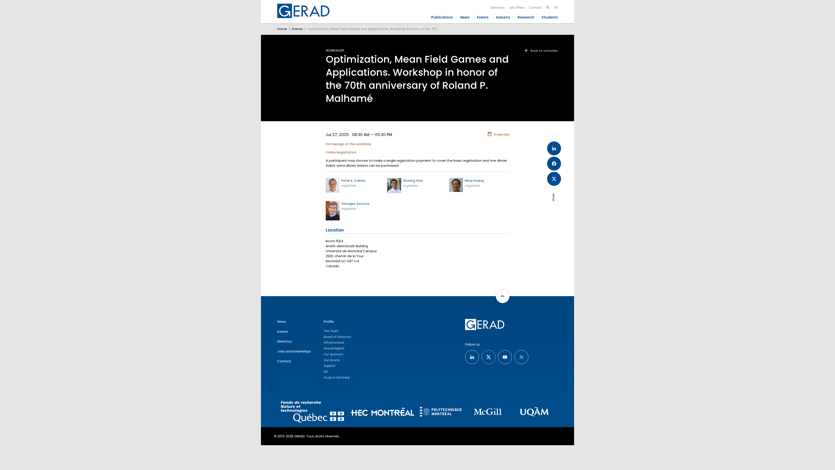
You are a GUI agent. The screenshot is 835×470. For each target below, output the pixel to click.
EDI (326, 372)
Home (282, 29)
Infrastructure (334, 343)
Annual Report (334, 348)
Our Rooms (332, 360)
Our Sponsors (333, 354)
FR (556, 7)
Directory (498, 7)
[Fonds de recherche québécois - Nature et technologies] (312, 412)
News (465, 17)
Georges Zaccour (355, 203)
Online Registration (341, 152)
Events (483, 17)
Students (550, 17)
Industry (503, 17)
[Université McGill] (487, 412)
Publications (442, 17)
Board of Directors (337, 337)
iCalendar (501, 134)
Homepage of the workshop (348, 144)
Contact (535, 7)
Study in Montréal (336, 378)
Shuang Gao (413, 180)
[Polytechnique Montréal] (441, 412)
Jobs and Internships (294, 351)
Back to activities (544, 50)
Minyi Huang (474, 180)
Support (330, 366)
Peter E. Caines (353, 180)
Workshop (335, 50)
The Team (331, 331)
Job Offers (517, 7)
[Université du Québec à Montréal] (534, 412)
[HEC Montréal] (382, 412)
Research (526, 17)
